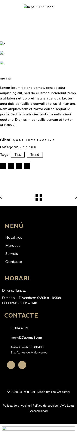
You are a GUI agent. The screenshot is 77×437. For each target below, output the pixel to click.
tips (18, 154)
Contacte (13, 261)
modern (28, 147)
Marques (12, 245)
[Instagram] (22, 365)
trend (34, 154)
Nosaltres (13, 237)
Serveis (11, 253)
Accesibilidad (39, 411)
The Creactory (60, 391)
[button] (38, 18)
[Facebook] (11, 365)
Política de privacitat (16, 405)
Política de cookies (45, 405)
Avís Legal (67, 405)
